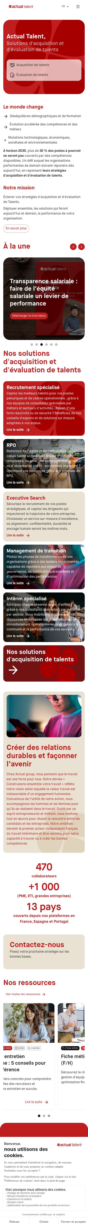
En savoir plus (16, 228)
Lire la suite (15, 482)
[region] (44, 298)
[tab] (31, 344)
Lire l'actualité (21, 312)
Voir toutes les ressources (23, 994)
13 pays (44, 907)
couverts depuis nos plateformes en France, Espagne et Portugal (44, 919)
